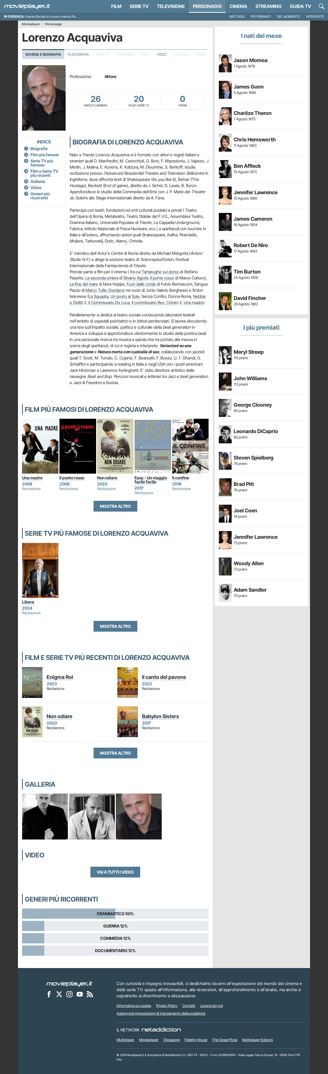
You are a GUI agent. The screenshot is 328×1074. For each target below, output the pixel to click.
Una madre (193, 302)
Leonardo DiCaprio (256, 431)
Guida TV (300, 6)
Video (162, 54)
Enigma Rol (60, 677)
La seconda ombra (101, 277)
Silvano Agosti (135, 277)
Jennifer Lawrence (256, 192)
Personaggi (53, 24)
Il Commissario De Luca (109, 302)
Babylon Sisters (160, 716)
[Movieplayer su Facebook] (49, 994)
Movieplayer (31, 24)
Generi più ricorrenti (40, 195)
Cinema (238, 6)
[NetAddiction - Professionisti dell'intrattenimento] (161, 1030)
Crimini (172, 302)
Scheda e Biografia (43, 54)
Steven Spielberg (253, 458)
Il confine (180, 477)
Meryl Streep (249, 352)
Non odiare (107, 477)
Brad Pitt (244, 484)
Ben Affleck (247, 166)
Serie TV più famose (41, 163)
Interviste (315, 16)
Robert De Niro (251, 245)
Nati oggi (237, 16)
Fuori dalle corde (141, 284)
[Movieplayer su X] (59, 994)
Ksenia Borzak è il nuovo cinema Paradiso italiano (59, 16)
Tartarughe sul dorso (160, 271)
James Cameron (253, 219)
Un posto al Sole (124, 296)
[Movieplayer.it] (27, 6)
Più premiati (261, 16)
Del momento (288, 16)
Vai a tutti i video (115, 872)
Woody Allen (249, 563)
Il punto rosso (162, 277)
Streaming (268, 6)
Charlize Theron (253, 113)
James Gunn (249, 87)
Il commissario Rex (148, 302)
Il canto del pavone (164, 677)
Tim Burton (247, 272)
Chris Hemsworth (255, 139)
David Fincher (250, 298)
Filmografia (78, 54)
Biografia (39, 148)
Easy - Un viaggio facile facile (151, 479)
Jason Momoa (251, 60)
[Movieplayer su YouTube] (80, 994)
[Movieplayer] (69, 983)
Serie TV (139, 6)
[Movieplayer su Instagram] (69, 994)
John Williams (250, 378)
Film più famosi (44, 154)
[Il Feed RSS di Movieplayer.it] (90, 994)
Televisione (171, 6)
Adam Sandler (250, 590)
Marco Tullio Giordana (105, 290)
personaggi (207, 6)
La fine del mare (84, 284)
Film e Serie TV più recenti (44, 173)
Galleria (37, 181)
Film (116, 6)
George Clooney (253, 405)
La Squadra (98, 296)
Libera (28, 601)
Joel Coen (245, 510)
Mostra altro (115, 506)
